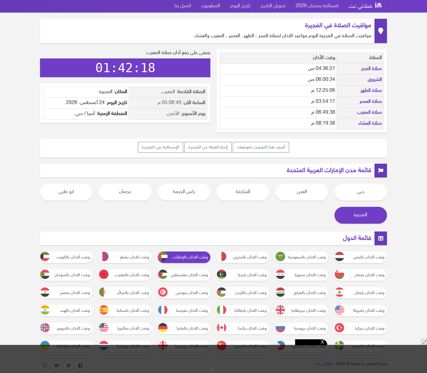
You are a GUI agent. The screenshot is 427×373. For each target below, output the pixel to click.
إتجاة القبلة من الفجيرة (208, 147)
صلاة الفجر (371, 69)
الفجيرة (360, 215)
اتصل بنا (182, 6)
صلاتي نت (361, 6)
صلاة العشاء (370, 124)
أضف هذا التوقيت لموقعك (261, 147)
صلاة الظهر (371, 91)
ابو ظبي (66, 192)
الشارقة (243, 192)
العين (302, 192)
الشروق (375, 80)
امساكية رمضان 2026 (317, 6)
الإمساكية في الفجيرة (160, 147)
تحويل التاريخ (273, 6)
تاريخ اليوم (240, 6)
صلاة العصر (370, 102)
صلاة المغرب (369, 113)
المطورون (210, 6)
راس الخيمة (184, 192)
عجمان (125, 192)
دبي (360, 192)
